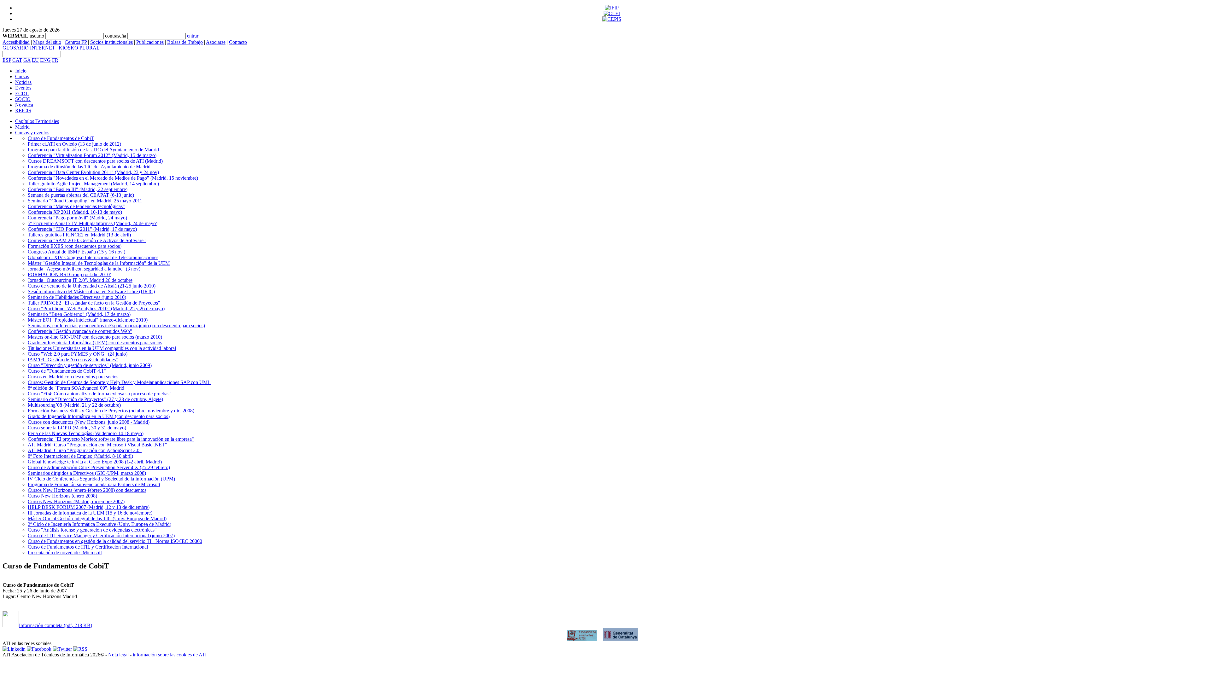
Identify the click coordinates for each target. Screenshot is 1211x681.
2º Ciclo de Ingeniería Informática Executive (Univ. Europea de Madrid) (99, 524)
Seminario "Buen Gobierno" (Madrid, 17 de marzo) (79, 314)
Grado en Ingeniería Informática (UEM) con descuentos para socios (95, 342)
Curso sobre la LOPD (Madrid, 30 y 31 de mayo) (77, 427)
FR (55, 60)
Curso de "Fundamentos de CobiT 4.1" (67, 371)
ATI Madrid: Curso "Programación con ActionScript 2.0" (85, 450)
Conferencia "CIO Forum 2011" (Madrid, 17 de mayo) (82, 229)
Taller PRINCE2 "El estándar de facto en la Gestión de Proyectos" (94, 303)
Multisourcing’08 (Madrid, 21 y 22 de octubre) (74, 405)
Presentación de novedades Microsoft (65, 552)
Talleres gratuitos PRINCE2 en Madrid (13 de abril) (79, 234)
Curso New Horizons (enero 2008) (62, 495)
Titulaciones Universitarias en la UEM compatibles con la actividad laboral (102, 348)
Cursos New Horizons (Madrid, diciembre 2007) (76, 501)
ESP (7, 60)
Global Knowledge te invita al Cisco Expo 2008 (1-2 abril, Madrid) (95, 461)
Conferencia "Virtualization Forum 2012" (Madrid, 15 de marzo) (92, 155)
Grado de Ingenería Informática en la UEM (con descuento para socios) (99, 416)
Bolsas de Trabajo (185, 42)
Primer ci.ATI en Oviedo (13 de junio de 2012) (74, 144)
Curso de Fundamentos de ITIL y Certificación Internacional (88, 547)
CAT (17, 60)
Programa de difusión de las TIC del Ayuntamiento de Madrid (89, 166)
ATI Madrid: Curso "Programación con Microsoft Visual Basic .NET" (97, 444)
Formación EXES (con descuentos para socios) (74, 246)
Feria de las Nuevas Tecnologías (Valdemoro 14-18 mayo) (85, 433)
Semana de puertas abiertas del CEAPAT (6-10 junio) (81, 195)
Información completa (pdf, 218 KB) (55, 625)
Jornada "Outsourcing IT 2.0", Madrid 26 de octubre (80, 280)
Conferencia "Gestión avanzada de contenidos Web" (80, 331)
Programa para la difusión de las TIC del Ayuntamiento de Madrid (93, 149)
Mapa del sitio (47, 42)
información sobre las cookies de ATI (170, 654)
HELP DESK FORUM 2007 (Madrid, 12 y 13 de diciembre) (88, 507)
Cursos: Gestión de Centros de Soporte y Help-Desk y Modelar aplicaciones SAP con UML (119, 382)
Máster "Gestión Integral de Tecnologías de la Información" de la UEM (99, 263)
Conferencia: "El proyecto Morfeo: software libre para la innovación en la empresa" (111, 439)
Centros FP (76, 42)
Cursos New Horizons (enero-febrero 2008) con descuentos (87, 490)
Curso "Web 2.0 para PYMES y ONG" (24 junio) (77, 354)
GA (27, 60)
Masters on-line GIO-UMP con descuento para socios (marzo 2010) (95, 337)
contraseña (115, 35)
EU (35, 60)
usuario (37, 35)
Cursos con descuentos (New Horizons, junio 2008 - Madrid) (88, 422)
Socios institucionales (111, 42)
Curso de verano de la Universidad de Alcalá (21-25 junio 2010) (91, 285)
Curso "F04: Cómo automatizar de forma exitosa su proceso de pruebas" (100, 393)
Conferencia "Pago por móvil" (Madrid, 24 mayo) (77, 217)
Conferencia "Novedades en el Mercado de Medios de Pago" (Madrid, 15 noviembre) (113, 178)
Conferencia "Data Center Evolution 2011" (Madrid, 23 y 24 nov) (93, 172)
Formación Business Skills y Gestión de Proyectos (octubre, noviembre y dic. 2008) (111, 410)
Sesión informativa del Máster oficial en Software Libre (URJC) (91, 291)
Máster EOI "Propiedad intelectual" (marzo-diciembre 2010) (88, 320)
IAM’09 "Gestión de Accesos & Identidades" (73, 359)
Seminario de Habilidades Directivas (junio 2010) (77, 297)
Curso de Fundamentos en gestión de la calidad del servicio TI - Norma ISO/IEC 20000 (115, 541)
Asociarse (215, 42)
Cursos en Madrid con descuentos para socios (73, 376)
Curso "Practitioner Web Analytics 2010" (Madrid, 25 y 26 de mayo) (96, 308)
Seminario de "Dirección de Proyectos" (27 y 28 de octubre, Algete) (95, 399)
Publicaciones (150, 42)
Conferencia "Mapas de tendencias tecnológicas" (76, 206)
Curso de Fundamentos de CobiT (61, 138)
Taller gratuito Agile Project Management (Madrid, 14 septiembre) (93, 183)
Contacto (238, 42)
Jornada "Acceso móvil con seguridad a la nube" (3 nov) (84, 268)
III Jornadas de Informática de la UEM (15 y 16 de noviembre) (90, 512)
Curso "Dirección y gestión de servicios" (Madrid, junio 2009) (90, 365)
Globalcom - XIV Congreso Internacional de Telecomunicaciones (93, 257)
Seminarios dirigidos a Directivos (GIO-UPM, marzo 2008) (87, 473)
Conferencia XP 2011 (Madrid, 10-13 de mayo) (75, 212)
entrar (192, 35)
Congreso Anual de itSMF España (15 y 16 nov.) (76, 251)
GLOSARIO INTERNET (29, 47)
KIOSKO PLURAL (79, 47)
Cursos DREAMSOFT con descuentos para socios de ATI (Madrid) (95, 161)
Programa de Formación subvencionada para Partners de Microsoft (94, 484)
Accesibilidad (16, 42)
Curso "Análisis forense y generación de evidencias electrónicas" (92, 530)
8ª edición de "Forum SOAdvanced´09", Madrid (76, 388)
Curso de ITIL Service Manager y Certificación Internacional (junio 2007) (101, 535)
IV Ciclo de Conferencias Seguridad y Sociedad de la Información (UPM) (101, 478)
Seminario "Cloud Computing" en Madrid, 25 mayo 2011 (85, 200)
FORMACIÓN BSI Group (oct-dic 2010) (69, 274)
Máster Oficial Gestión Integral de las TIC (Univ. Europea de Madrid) (97, 518)
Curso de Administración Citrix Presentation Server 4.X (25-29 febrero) (99, 467)
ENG (45, 60)
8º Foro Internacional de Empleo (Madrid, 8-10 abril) (80, 456)
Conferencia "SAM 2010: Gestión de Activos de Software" (87, 240)
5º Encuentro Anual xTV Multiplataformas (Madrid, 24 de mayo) (92, 223)
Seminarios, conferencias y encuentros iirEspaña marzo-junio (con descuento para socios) (116, 325)
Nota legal (118, 654)
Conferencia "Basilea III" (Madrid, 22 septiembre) (77, 189)
